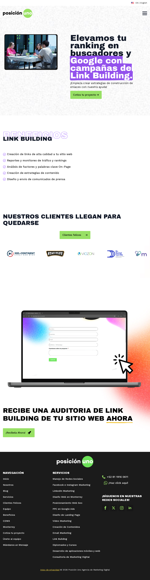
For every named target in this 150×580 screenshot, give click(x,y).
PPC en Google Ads (64, 509)
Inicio (6, 478)
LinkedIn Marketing (64, 490)
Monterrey (9, 527)
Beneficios (9, 515)
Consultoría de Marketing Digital (71, 557)
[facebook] (105, 508)
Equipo (7, 509)
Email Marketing (62, 533)
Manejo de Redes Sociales (68, 478)
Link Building (60, 539)
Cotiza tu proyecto (13, 533)
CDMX (6, 521)
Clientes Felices (12, 502)
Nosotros (8, 484)
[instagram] (122, 508)
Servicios (8, 496)
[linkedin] (130, 508)
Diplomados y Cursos (64, 545)
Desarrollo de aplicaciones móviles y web (75, 551)
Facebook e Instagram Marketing (71, 484)
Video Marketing (62, 521)
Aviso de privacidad (49, 570)
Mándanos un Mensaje (15, 545)
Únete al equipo (12, 539)
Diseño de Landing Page (66, 515)
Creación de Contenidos (66, 527)
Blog (5, 490)
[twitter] (113, 508)
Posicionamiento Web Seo (67, 502)
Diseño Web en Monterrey (67, 496)
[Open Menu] (144, 13)
